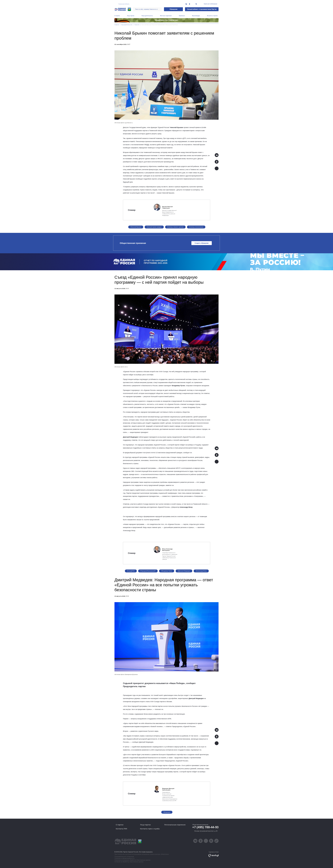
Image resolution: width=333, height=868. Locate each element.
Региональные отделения (174, 825)
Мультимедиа (196, 15)
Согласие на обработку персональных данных (128, 862)
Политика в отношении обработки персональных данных (132, 860)
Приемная (182, 15)
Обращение (173, 9)
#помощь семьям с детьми (175, 227)
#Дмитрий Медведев (184, 571)
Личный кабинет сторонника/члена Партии (201, 9)
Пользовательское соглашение (124, 856)
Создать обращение (202, 243)
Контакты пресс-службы (150, 829)
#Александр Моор (201, 571)
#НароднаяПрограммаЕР (147, 571)
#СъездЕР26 (131, 571)
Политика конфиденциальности (124, 858)
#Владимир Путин (166, 571)
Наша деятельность (147, 15)
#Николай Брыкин (135, 227)
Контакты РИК (121, 829)
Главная (116, 24)
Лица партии (130, 15)
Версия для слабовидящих (210, 4)
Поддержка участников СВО (166, 20)
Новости (137, 24)
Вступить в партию (212, 15)
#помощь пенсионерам (196, 227)
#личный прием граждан (154, 227)
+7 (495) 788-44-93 (205, 827)
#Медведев (166, 812)
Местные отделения (166, 15)
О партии (117, 15)
